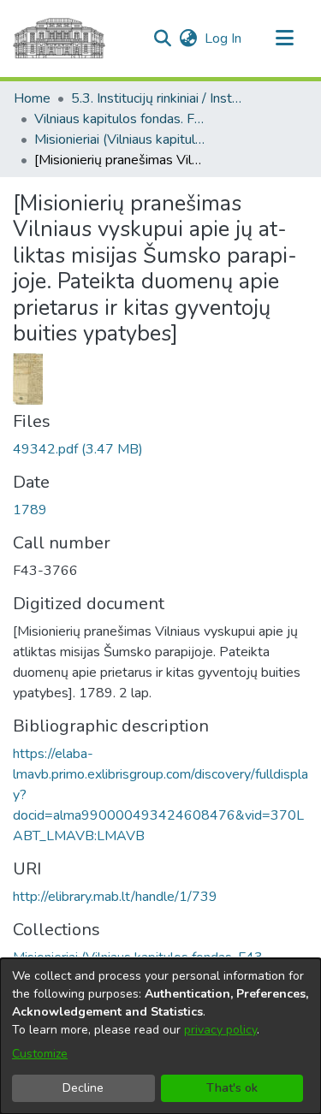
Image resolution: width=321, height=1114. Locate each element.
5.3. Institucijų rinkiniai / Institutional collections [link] (156, 98)
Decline (83, 1088)
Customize (40, 1054)
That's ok (232, 1088)
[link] (78, 449)
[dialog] (160, 1036)
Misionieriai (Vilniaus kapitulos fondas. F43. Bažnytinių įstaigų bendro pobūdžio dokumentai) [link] (119, 139)
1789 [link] (30, 510)
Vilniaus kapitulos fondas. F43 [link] (119, 119)
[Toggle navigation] (284, 38)
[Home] (59, 38)
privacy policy (220, 1030)
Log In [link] (224, 38)
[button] (162, 38)
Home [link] (32, 98)
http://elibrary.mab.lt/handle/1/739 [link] (115, 896)
